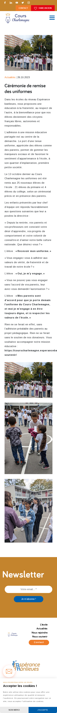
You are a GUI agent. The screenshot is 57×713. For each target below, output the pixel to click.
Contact (23, 8)
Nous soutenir (39, 636)
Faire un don (45, 8)
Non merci (14, 710)
